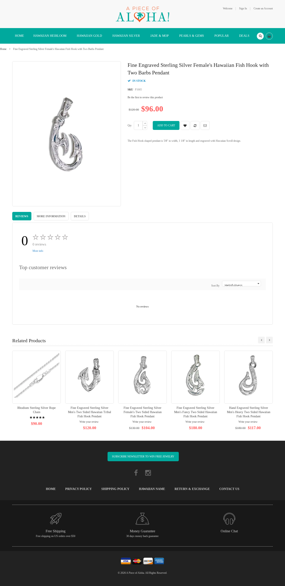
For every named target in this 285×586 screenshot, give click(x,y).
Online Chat (229, 531)
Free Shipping (55, 531)
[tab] (21, 216)
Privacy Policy (78, 489)
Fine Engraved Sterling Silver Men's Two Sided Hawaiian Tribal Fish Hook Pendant (89, 412)
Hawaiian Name (152, 489)
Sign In (243, 8)
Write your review (89, 421)
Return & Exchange (192, 489)
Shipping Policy (115, 489)
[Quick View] (36, 377)
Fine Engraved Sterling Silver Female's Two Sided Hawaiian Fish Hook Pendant (143, 412)
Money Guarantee (142, 531)
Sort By (215, 285)
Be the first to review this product (145, 97)
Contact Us (229, 489)
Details (80, 216)
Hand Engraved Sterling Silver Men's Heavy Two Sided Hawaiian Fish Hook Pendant (248, 412)
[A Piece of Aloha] (142, 13)
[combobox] (260, 36)
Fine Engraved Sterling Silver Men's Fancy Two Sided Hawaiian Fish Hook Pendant (195, 412)
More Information (51, 216)
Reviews (21, 216)
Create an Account (263, 8)
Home (3, 49)
